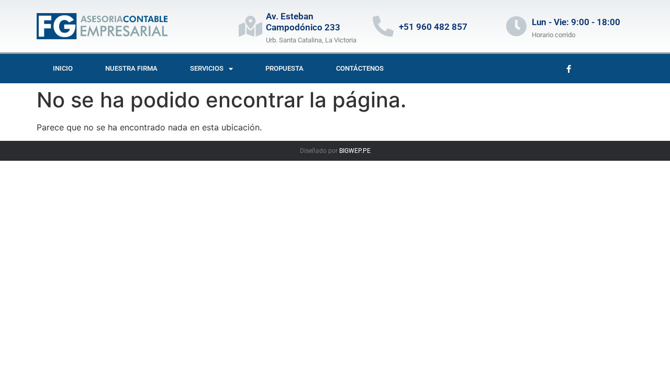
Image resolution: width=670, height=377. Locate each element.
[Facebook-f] (568, 68)
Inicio (63, 68)
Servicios (207, 68)
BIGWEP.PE (355, 150)
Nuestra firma (131, 68)
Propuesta (284, 68)
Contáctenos (360, 68)
